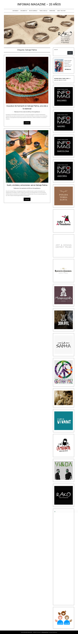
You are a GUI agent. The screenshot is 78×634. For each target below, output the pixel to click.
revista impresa (33, 10)
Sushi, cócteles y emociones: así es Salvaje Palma (27, 185)
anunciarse (52, 10)
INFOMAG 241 (68, 69)
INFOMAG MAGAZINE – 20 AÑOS (39, 4)
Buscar (56, 49)
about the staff (61, 10)
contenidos (15, 10)
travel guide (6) (43, 10)
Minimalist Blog (45, 632)
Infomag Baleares (36, 111)
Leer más (27, 122)
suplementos (23, 10)
